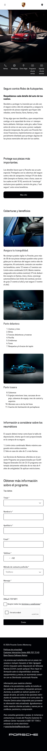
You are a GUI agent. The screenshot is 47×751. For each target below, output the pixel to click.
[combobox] (23, 503)
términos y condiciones (31, 603)
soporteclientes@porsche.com (17, 726)
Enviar (23, 622)
